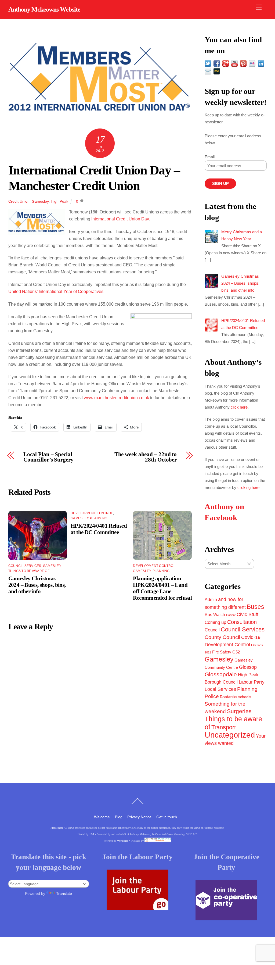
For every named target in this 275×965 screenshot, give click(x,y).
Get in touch (166, 817)
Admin (211, 599)
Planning (98, 518)
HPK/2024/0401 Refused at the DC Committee (99, 529)
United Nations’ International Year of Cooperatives (55, 291)
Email (210, 157)
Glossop (248, 667)
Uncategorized (230, 734)
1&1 (91, 834)
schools (244, 697)
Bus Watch (215, 614)
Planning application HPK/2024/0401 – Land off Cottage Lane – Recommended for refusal (162, 588)
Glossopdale (221, 674)
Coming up (215, 622)
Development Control (92, 513)
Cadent (231, 615)
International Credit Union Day (120, 219)
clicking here (248, 487)
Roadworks (228, 697)
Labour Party (252, 682)
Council (212, 629)
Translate (64, 893)
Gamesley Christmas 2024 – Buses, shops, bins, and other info (37, 584)
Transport (223, 727)
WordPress (122, 840)
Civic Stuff (247, 614)
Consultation (242, 622)
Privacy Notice (139, 817)
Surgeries (239, 711)
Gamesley (40, 201)
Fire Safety (221, 652)
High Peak (59, 201)
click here (239, 407)
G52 (236, 652)
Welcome (102, 817)
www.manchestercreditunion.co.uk (116, 397)
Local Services (220, 689)
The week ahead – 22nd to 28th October (145, 457)
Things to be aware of (28, 571)
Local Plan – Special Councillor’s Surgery (48, 457)
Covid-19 (250, 637)
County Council (222, 637)
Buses (255, 606)
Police (212, 696)
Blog (118, 817)
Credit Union (19, 201)
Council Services (24, 566)
